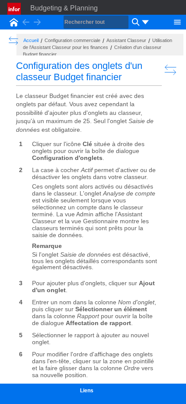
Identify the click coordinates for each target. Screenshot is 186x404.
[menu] (145, 22)
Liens (86, 391)
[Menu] (177, 21)
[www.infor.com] (14, 9)
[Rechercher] (134, 22)
